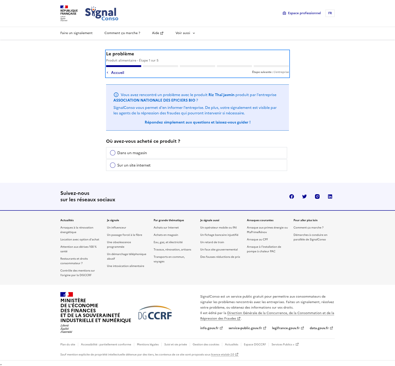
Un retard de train (212, 242)
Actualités (231, 344)
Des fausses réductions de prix (220, 257)
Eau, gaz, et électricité (168, 242)
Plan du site (67, 344)
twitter (304, 196)
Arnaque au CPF (257, 239)
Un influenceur (116, 228)
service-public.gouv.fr (245, 328)
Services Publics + (283, 344)
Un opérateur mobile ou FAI (218, 228)
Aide (155, 33)
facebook (291, 196)
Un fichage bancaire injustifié (219, 235)
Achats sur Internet (166, 228)
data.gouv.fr (319, 328)
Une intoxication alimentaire (125, 266)
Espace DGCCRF (255, 344)
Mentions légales (148, 344)
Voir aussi (183, 33)
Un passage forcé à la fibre (124, 235)
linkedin (330, 196)
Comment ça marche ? (122, 33)
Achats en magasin (166, 235)
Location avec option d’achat (79, 239)
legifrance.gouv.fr (286, 328)
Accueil (117, 72)
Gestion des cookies (206, 344)
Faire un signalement (76, 33)
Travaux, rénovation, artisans (172, 250)
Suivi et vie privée (175, 344)
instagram (317, 196)
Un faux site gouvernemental (219, 250)
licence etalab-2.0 (222, 355)
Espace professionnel (304, 13)
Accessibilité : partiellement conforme (106, 344)
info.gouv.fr (209, 328)
